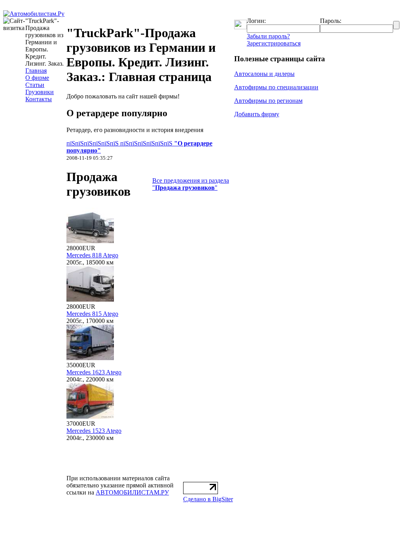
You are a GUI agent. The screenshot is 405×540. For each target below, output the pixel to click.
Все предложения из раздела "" (190, 184)
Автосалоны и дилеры (264, 73)
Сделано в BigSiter (208, 499)
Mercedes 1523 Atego (93, 430)
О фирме (37, 77)
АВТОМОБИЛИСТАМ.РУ (132, 492)
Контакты (38, 99)
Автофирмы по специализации (276, 87)
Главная (36, 70)
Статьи (34, 84)
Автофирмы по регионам (268, 100)
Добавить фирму (256, 114)
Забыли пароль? (268, 36)
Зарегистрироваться (274, 43)
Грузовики (39, 92)
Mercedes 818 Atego (92, 255)
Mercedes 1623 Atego (93, 372)
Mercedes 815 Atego (92, 313)
